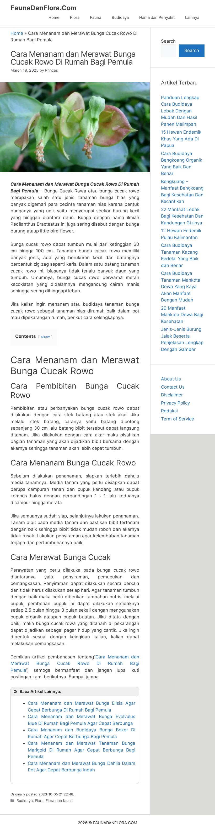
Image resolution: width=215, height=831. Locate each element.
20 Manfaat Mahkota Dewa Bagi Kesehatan (182, 314)
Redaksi (169, 410)
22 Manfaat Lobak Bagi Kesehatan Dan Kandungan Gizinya (182, 216)
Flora (74, 17)
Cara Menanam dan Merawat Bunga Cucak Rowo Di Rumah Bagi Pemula (74, 663)
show (45, 336)
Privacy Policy (175, 403)
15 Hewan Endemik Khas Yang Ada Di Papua (181, 138)
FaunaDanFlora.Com (43, 8)
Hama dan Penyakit (157, 17)
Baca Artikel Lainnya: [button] (40, 691)
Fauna (95, 17)
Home (54, 17)
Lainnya (192, 17)
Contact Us (173, 387)
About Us (171, 379)
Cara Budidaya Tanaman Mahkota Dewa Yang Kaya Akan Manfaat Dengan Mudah (180, 287)
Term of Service (177, 419)
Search (168, 41)
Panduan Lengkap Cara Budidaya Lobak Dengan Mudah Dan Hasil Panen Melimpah (180, 111)
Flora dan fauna (59, 800)
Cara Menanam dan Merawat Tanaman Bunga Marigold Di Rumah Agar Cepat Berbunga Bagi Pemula (81, 750)
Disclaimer (172, 394)
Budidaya (120, 17)
